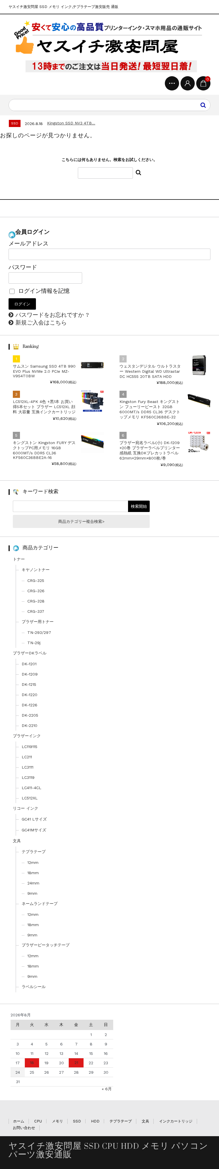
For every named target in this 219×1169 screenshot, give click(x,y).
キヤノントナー (36, 569)
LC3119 (28, 777)
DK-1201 (29, 664)
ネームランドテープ (40, 903)
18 (32, 1062)
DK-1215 (29, 684)
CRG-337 (35, 611)
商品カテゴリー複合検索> (81, 521)
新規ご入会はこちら (41, 322)
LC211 (27, 757)
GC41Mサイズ (34, 830)
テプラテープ (34, 851)
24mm (33, 883)
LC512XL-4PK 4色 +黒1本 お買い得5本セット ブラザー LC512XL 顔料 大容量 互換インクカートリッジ (44, 406)
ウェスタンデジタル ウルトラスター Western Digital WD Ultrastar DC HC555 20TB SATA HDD (150, 371)
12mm (32, 862)
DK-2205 (30, 715)
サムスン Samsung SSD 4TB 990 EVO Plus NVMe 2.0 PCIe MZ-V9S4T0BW (44, 371)
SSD (77, 1121)
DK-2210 (29, 725)
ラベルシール (34, 986)
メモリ (57, 1121)
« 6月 (107, 1089)
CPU (38, 1121)
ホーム (18, 1121)
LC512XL (30, 798)
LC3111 (27, 767)
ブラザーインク (27, 735)
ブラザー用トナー (38, 621)
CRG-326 (35, 590)
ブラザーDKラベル (29, 653)
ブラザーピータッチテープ (46, 945)
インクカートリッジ (175, 1121)
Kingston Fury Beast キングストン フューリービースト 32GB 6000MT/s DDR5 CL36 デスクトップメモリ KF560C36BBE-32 (149, 409)
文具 (17, 841)
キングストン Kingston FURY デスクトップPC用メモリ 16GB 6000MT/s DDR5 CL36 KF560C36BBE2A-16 (44, 450)
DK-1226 (29, 705)
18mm (33, 872)
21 (76, 1062)
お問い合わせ (24, 1128)
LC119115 (29, 746)
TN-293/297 (39, 632)
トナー (19, 559)
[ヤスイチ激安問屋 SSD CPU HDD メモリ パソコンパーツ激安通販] (109, 47)
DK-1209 (30, 674)
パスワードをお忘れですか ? (52, 314)
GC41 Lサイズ (34, 819)
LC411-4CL (31, 787)
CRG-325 (35, 580)
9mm (32, 893)
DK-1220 (29, 694)
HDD (95, 1121)
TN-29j (33, 642)
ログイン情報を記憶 (43, 290)
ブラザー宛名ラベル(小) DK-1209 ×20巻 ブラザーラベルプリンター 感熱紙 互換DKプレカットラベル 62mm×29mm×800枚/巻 (149, 450)
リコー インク (25, 808)
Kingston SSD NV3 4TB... (71, 123)
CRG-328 (35, 601)
